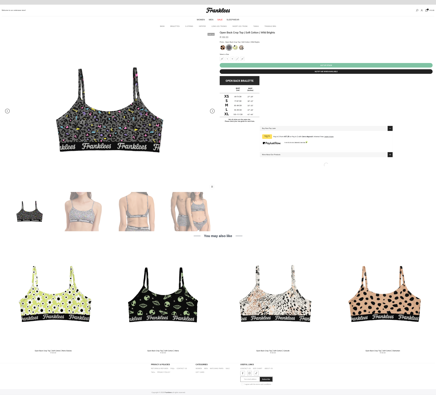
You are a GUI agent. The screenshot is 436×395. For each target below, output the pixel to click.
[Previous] (7, 111)
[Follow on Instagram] (249, 373)
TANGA (256, 26)
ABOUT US (269, 368)
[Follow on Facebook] (242, 373)
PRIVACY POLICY (163, 372)
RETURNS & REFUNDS (159, 368)
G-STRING (189, 26)
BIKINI (162, 26)
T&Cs (153, 372)
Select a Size (224, 54)
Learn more (328, 136)
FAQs (172, 368)
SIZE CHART (257, 368)
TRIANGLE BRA (270, 26)
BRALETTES (175, 26)
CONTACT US (182, 368)
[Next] (212, 111)
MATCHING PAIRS (216, 368)
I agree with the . (257, 384)
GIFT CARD (200, 372)
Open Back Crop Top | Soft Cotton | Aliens (163, 351)
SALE (220, 20)
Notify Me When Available (326, 71)
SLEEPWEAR (233, 20)
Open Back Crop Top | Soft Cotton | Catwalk (273, 351)
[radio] (223, 48)
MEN (211, 20)
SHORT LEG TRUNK (240, 26)
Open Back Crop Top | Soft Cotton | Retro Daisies (53, 351)
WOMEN (201, 20)
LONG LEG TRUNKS (219, 26)
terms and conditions (263, 384)
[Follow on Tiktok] (256, 373)
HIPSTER (202, 26)
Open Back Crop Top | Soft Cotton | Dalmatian (382, 351)
